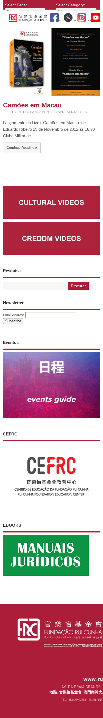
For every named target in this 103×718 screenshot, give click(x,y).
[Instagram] (81, 16)
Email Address (13, 315)
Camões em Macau (32, 105)
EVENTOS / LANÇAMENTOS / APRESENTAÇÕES (49, 112)
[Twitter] (68, 16)
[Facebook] (54, 16)
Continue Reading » (22, 147)
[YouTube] (95, 16)
